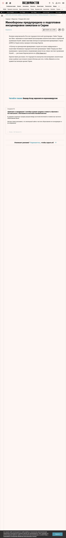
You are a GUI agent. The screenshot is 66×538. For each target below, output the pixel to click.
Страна (58, 9)
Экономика (26, 6)
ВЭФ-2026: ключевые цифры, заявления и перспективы (21, 15)
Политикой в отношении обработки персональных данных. (20, 536)
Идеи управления (24, 9)
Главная (8, 19)
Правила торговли (12, 9)
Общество (15, 19)
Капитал (53, 9)
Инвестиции (40, 6)
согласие (44, 533)
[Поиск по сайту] (53, 3)
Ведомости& (38, 9)
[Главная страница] (30, 3)
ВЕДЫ (4, 9)
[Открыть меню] (63, 3)
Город (32, 9)
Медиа (55, 6)
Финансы (32, 6)
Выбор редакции (43, 15)
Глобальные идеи (11, 6)
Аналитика (46, 9)
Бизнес (19, 6)
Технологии (48, 6)
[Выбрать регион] (49, 3)
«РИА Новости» (41, 53)
